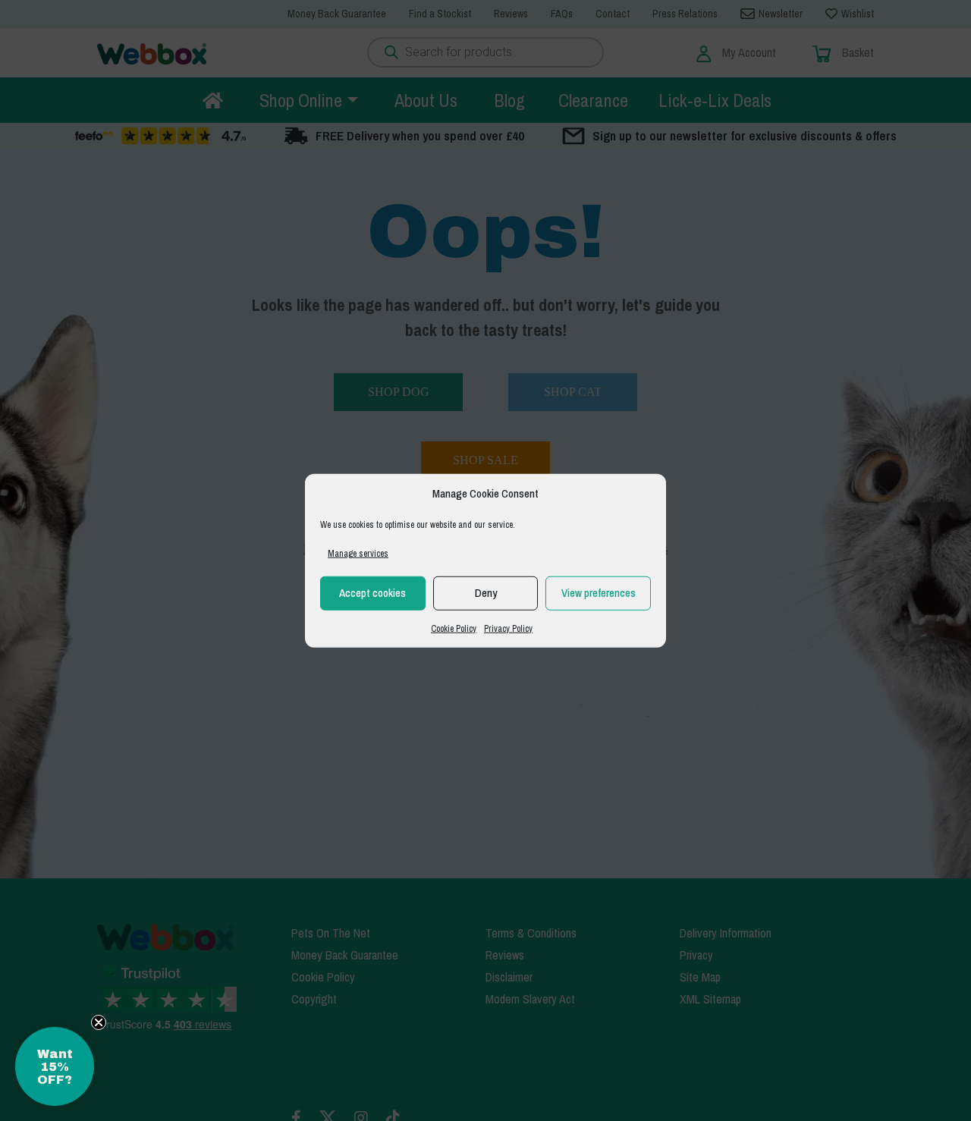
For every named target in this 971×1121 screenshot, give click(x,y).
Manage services (358, 553)
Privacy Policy (508, 628)
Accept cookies (372, 593)
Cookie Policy (453, 628)
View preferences (598, 593)
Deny (486, 593)
